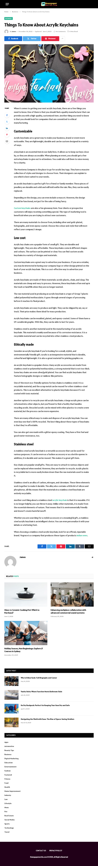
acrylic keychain (59, 500)
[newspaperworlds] (49, 4)
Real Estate (9, 815)
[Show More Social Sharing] (62, 38)
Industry (7, 795)
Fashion (7, 771)
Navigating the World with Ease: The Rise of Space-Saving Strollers (47, 719)
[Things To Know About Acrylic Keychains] (49, 73)
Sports (7, 824)
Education (8, 762)
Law (6, 799)
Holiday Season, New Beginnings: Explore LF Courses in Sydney (23, 650)
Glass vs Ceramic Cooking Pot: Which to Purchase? (21, 611)
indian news (82, 535)
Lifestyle (7, 803)
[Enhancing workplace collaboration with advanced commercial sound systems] (72, 594)
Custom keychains (22, 208)
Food (6, 783)
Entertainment (10, 767)
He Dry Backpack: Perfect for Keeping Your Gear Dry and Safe (45, 705)
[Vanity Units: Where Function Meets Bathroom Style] (11, 695)
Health (7, 787)
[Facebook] (6, 115)
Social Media (9, 820)
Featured (8, 775)
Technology (9, 828)
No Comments (61, 31)
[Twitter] (6, 121)
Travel (6, 832)
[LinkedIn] (6, 128)
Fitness (7, 779)
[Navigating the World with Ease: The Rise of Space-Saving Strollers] (11, 722)
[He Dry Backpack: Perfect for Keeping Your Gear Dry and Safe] (11, 708)
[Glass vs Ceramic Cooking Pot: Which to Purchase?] (25, 594)
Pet (5, 811)
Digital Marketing (11, 758)
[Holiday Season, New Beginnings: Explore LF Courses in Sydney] (25, 633)
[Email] (6, 141)
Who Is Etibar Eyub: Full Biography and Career (39, 678)
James (14, 31)
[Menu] (7, 4)
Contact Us (41, 851)
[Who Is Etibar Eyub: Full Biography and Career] (11, 681)
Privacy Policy (55, 851)
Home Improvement (12, 791)
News (6, 807)
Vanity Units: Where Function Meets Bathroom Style (41, 691)
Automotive (9, 746)
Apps (6, 742)
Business (8, 18)
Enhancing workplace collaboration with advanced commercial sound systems (68, 611)
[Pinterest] (6, 134)
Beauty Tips (9, 750)
